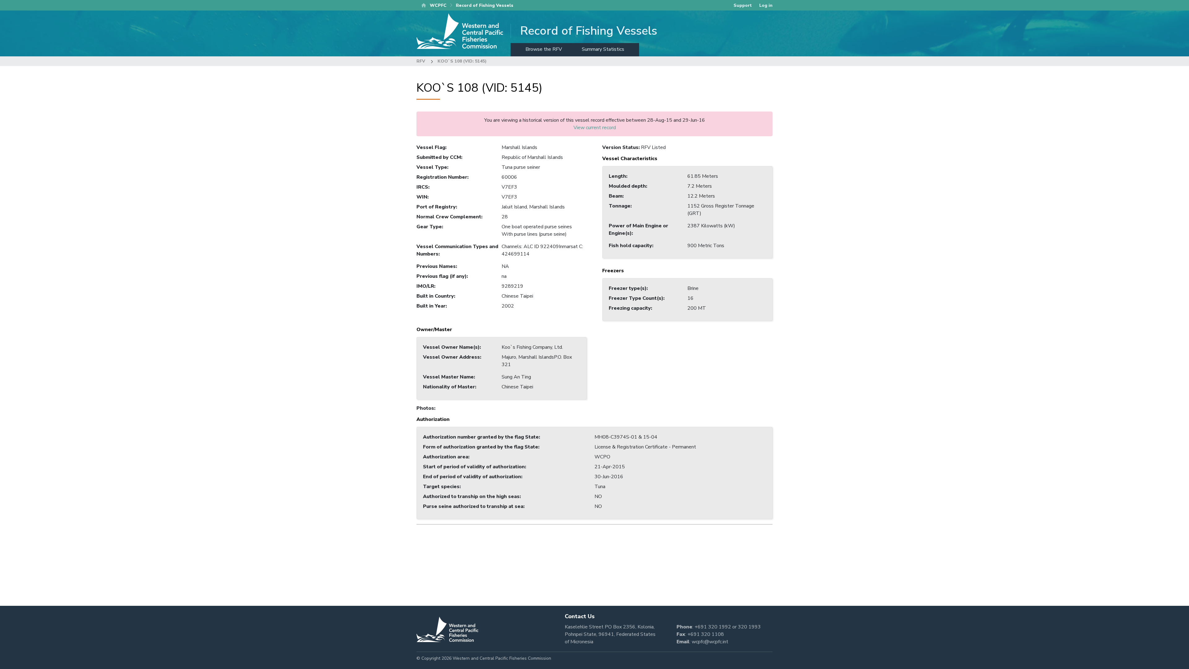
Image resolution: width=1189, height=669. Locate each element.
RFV (420, 61)
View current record (594, 127)
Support (743, 5)
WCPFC (438, 5)
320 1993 (749, 626)
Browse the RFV (543, 49)
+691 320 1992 (713, 626)
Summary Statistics (603, 49)
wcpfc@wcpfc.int (710, 641)
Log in (766, 5)
